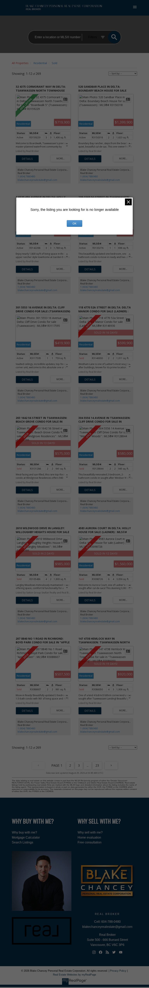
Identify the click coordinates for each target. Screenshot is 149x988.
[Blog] (107, 952)
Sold (54, 63)
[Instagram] (94, 952)
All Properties (20, 63)
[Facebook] (100, 952)
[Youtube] (120, 952)
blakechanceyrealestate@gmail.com (37, 180)
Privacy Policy (118, 970)
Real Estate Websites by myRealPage (74, 974)
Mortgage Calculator (26, 837)
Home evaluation (89, 837)
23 (97, 765)
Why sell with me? (90, 832)
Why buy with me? (24, 832)
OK (74, 223)
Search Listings (22, 842)
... (87, 765)
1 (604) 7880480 (26, 176)
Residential (40, 63)
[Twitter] (114, 952)
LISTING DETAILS (27, 158)
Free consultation (89, 842)
